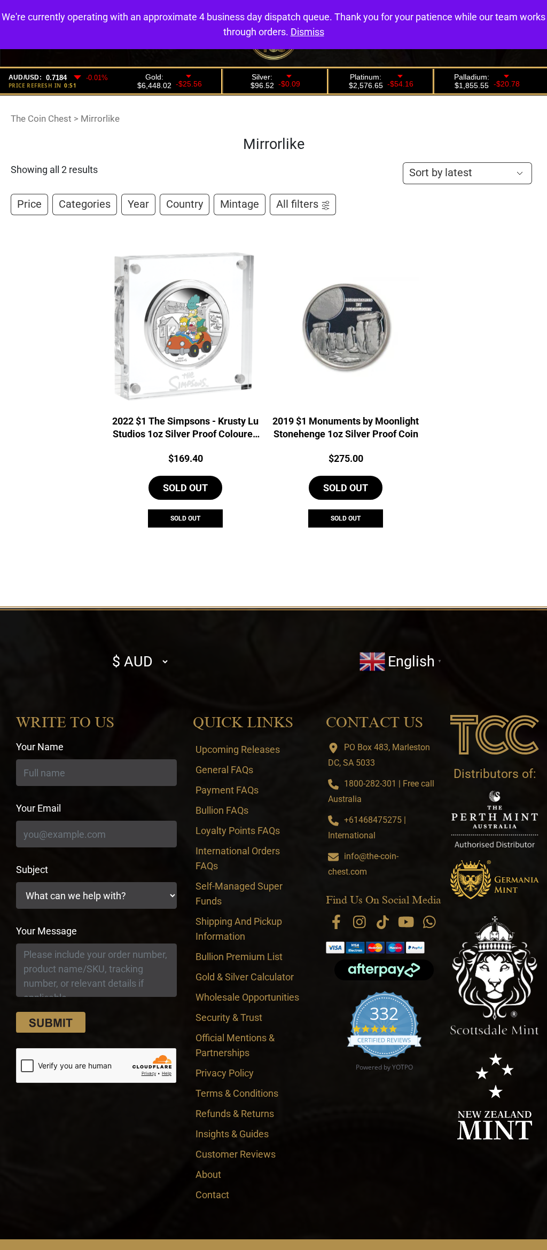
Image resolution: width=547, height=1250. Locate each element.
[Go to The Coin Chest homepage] (494, 734)
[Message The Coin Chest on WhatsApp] (429, 922)
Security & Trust (229, 1017)
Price (29, 204)
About (208, 1174)
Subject (32, 869)
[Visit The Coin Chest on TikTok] (382, 922)
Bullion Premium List (239, 956)
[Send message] (50, 1022)
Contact (212, 1194)
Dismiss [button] (307, 31)
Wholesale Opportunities (247, 997)
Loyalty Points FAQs (238, 830)
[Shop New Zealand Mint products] (494, 1096)
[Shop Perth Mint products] (494, 819)
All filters (297, 204)
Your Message (46, 931)
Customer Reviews (236, 1154)
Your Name (40, 746)
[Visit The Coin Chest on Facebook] (336, 922)
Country (184, 204)
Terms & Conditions (237, 1093)
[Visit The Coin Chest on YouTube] (406, 922)
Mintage (239, 204)
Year (138, 204)
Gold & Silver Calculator (245, 976)
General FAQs (224, 769)
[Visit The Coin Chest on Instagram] (359, 922)
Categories (85, 204)
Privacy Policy (225, 1073)
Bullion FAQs (222, 810)
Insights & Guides (232, 1133)
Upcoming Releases (238, 749)
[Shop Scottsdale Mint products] (494, 975)
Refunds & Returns (235, 1113)
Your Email (38, 808)
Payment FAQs (227, 790)
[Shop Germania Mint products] (494, 879)
